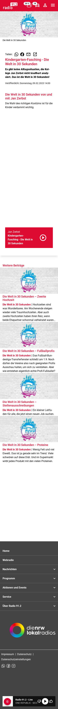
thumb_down (39, 701)
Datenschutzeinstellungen (16, 659)
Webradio (8, 560)
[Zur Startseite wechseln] (10, 5)
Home (6, 550)
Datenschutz (24, 654)
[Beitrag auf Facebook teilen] (22, 54)
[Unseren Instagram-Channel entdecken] (13, 666)
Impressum (7, 654)
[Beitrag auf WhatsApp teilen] (16, 54)
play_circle (45, 701)
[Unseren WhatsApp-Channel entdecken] (3, 666)
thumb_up (51, 701)
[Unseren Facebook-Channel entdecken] (8, 666)
